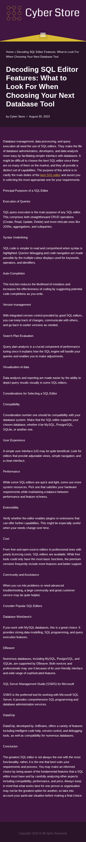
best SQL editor (50, 175)
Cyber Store (17, 116)
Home (10, 51)
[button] (43, 34)
